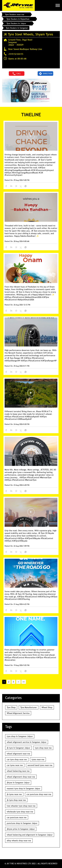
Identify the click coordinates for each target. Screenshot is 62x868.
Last (23, 682)
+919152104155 (15, 53)
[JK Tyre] (18, 5)
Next (18, 682)
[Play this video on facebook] (31, 137)
